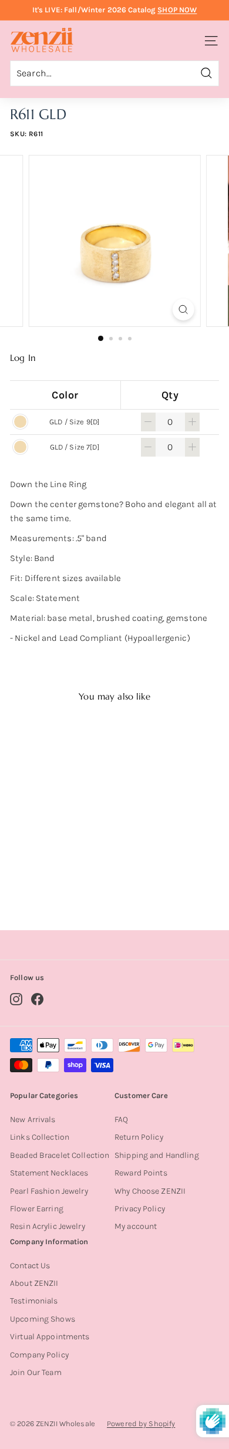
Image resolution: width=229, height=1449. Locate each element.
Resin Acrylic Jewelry (47, 1226)
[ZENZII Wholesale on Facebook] (37, 999)
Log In (23, 358)
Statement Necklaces (49, 1173)
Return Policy (138, 1137)
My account (135, 1226)
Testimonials (34, 1301)
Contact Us (30, 1266)
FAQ (121, 1119)
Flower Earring (36, 1209)
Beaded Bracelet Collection (59, 1155)
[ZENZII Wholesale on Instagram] (16, 999)
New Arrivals (33, 1119)
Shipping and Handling (156, 1155)
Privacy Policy (139, 1209)
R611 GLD (57, 859)
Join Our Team (36, 1372)
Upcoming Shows (42, 1319)
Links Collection (39, 1137)
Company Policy (39, 1355)
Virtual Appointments (50, 1337)
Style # (59, 875)
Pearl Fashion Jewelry (49, 1191)
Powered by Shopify (141, 1423)
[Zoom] (183, 309)
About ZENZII (34, 1283)
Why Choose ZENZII (150, 1191)
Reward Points (140, 1173)
